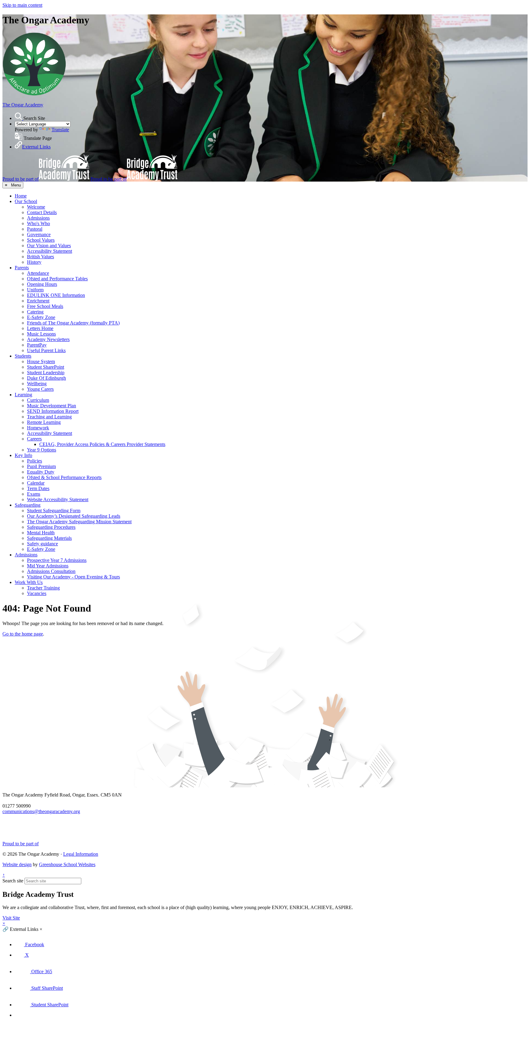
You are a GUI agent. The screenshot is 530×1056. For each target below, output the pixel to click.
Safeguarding (27, 505)
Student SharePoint (45, 367)
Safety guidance (42, 543)
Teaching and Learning (49, 416)
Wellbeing (37, 383)
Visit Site (11, 917)
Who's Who (38, 223)
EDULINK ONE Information (56, 295)
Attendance (38, 273)
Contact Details (42, 212)
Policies (34, 460)
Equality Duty (40, 471)
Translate (60, 129)
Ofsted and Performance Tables (57, 278)
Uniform (35, 289)
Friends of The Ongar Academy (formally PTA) (73, 322)
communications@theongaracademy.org (41, 811)
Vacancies (36, 593)
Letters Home (40, 328)
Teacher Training (43, 587)
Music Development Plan (51, 405)
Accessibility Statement (49, 251)
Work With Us (29, 582)
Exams (33, 494)
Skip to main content (22, 5)
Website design (17, 864)
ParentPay (37, 345)
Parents (22, 267)
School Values (41, 240)
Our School (26, 201)
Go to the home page (22, 633)
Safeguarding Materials (49, 538)
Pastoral (34, 229)
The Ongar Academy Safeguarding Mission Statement (79, 521)
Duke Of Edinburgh (46, 378)
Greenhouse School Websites (67, 864)
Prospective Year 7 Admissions (56, 560)
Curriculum (38, 400)
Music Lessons (41, 333)
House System (41, 361)
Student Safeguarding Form (53, 510)
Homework (38, 427)
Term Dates (38, 488)
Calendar (35, 483)
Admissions (38, 218)
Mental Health (41, 532)
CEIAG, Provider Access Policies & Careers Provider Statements (102, 444)
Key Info (23, 455)
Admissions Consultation (51, 571)
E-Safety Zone (41, 317)
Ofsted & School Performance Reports (64, 477)
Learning (23, 394)
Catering (35, 311)
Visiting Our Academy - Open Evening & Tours (73, 576)
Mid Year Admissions (47, 565)
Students (23, 356)
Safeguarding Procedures (51, 527)
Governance (39, 234)
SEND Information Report (53, 411)
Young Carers (40, 389)
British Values (40, 256)
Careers (34, 438)
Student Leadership (45, 372)
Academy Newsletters (48, 339)
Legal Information (80, 854)
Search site (12, 880)
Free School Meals (45, 306)
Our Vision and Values (49, 245)
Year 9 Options (41, 449)
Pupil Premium (41, 466)
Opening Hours (42, 284)
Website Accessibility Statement (57, 499)
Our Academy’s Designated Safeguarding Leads (73, 516)
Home (21, 195)
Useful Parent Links (46, 350)
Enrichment (38, 300)
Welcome (36, 206)
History (34, 262)
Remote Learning (44, 422)
